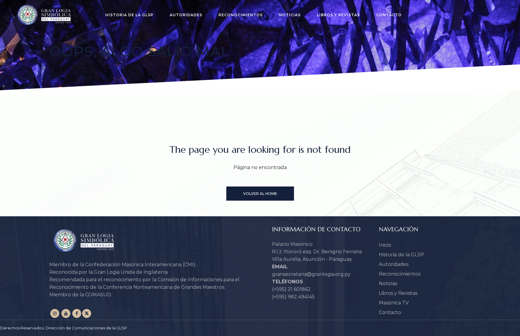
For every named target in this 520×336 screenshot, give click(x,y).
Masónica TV (394, 303)
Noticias (388, 283)
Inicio (385, 245)
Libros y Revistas (398, 293)
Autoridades (393, 264)
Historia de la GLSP (401, 254)
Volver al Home (260, 193)
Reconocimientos (399, 274)
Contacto (390, 312)
